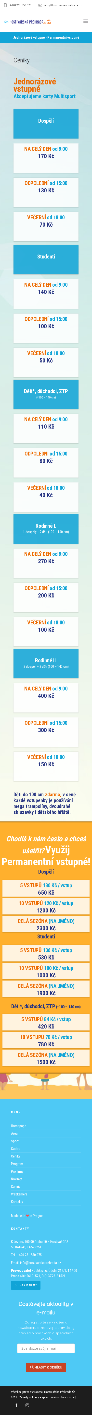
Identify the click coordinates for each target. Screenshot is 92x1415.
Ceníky (15, 1156)
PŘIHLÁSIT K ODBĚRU (46, 1367)
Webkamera (19, 1194)
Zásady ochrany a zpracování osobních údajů (47, 1397)
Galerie (16, 1187)
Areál (14, 1133)
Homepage (18, 1126)
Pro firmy (17, 1171)
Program (17, 1164)
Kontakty (17, 1202)
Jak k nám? (28, 1285)
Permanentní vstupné (63, 37)
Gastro (15, 1149)
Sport (15, 1141)
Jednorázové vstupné (29, 37)
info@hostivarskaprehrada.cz (40, 1263)
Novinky (16, 1179)
